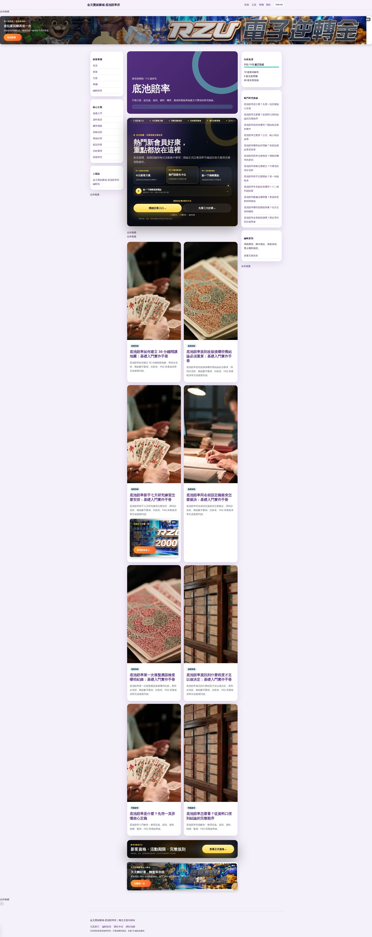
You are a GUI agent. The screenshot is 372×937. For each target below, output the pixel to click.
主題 (254, 4)
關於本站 (118, 926)
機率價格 (97, 125)
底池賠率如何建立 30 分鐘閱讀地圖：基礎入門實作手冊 (153, 353)
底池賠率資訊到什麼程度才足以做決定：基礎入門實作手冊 (209, 677)
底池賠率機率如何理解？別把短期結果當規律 (261, 147)
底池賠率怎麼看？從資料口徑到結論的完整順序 (209, 815)
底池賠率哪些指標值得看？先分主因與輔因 (261, 209)
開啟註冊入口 (157, 208)
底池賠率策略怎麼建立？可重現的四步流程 (261, 168)
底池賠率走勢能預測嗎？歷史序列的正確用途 (261, 219)
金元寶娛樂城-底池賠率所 (103, 5)
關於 (268, 4)
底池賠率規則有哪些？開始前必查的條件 (261, 126)
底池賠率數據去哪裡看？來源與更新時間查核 (261, 199)
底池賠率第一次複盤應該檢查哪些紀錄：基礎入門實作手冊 (152, 677)
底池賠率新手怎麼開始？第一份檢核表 (261, 178)
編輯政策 (97, 90)
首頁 (95, 65)
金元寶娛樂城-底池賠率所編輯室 (106, 182)
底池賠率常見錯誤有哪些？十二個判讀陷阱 (261, 188)
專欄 (261, 4)
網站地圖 (130, 926)
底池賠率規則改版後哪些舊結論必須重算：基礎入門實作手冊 (209, 356)
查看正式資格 (218, 849)
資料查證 (97, 119)
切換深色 (279, 4)
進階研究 (97, 157)
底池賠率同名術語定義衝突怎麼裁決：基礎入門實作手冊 (209, 497)
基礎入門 (97, 113)
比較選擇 (97, 150)
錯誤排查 (97, 144)
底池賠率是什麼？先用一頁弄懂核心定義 (152, 815)
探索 (246, 4)
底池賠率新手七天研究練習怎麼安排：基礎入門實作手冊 (152, 497)
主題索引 (94, 926)
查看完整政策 (251, 255)
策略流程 (97, 132)
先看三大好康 (207, 208)
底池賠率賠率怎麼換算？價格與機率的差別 (261, 157)
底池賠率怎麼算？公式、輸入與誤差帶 (261, 137)
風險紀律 (97, 138)
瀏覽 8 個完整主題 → (142, 106)
